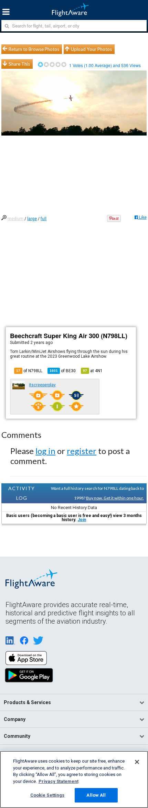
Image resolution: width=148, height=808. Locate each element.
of (63, 370)
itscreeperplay (42, 385)
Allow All (96, 795)
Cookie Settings (47, 795)
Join (81, 519)
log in (45, 451)
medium (15, 218)
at (93, 370)
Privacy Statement (58, 781)
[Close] (137, 761)
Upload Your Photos (91, 49)
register (81, 451)
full (43, 218)
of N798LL (29, 370)
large (32, 218)
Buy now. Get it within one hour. (115, 497)
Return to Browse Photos (34, 49)
